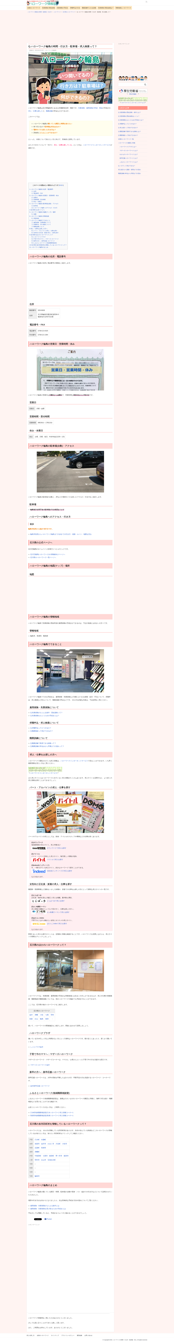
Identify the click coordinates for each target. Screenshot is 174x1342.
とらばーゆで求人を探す (56, 901)
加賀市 (37, 1144)
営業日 (35, 197)
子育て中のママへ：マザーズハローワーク (45, 239)
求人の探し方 (30, 1335)
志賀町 (37, 1148)
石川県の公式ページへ (37, 210)
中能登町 (38, 1156)
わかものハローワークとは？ (128, 154)
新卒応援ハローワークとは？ (128, 158)
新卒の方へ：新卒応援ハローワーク (43, 241)
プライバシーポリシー (67, 1335)
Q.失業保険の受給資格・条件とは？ (129, 112)
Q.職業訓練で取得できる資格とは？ (129, 131)
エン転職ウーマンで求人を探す (58, 912)
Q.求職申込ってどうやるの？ (40, 728)
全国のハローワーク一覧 (126, 139)
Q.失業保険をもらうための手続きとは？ (44, 715)
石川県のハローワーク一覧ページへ (43, 557)
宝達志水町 (52, 1160)
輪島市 (37, 1176)
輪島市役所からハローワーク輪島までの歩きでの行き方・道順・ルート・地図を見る (61, 534)
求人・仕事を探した (35, 111)
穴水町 (37, 1139)
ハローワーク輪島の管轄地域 (39, 216)
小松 (41, 1015)
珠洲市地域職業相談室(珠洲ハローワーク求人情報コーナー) (51, 1115)
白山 (36, 1019)
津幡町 (37, 1152)
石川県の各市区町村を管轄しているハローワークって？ (48, 245)
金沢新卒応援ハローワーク (40, 1086)
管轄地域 (35, 218)
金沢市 (43, 1144)
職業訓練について (38, 226)
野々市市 (59, 1156)
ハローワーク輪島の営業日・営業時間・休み (44, 195)
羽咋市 (37, 1160)
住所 (34, 191)
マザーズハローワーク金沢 (40, 1065)
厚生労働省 (132, 94)
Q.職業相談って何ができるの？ (41, 731)
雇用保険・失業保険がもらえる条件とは (44, 1206)
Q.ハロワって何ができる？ (126, 166)
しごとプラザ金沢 (36, 1047)
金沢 (31, 1015)
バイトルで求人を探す (55, 859)
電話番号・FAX (37, 193)
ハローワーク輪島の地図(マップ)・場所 (42, 212)
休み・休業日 (37, 201)
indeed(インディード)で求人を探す (59, 871)
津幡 (36, 1015)
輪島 (41, 1019)
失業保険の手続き (62, 8)
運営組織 (79, 1335)
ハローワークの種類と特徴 (126, 143)
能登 (47, 1019)
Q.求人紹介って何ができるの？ (128, 127)
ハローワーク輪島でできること (39, 220)
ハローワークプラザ (39, 237)
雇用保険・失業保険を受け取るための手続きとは (48, 1209)
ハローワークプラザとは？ (127, 146)
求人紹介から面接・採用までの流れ (129, 169)
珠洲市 (43, 1148)
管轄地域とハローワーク (123, 8)
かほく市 (51, 1144)
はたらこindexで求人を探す (57, 923)
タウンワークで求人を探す (56, 848)
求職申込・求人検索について (41, 224)
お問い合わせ (88, 1335)
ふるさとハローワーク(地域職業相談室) (44, 243)
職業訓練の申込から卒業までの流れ (129, 173)
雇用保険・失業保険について (41, 222)
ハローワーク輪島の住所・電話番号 (41, 189)
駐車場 (35, 206)
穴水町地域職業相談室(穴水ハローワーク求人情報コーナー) (51, 1112)
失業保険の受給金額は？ (106, 8)
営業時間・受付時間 (39, 199)
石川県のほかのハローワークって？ (41, 235)
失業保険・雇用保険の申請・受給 (90, 108)
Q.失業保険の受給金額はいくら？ (128, 116)
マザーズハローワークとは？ (128, 150)
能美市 (66, 1156)
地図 (34, 214)
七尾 (47, 1015)
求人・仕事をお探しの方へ (38, 228)
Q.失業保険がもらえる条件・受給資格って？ (46, 712)
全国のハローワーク (33, 8)
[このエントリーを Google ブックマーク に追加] (45, 1219)
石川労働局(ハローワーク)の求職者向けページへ (47, 554)
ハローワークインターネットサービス (96, 145)
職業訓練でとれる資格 (89, 8)
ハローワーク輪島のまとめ (38, 247)
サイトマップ (55, 1335)
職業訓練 (49, 111)
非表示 (61, 185)
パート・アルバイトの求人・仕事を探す (44, 230)
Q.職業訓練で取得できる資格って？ (43, 743)
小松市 (64, 1144)
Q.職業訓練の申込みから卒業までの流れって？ (47, 746)
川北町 (58, 1144)
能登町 (51, 1156)
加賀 (31, 1019)
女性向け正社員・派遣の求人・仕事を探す (45, 232)
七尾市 (45, 1156)
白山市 (43, 1160)
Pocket (49, 1219)
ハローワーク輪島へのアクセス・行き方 (44, 208)
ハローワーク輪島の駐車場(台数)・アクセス (43, 203)
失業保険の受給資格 (48, 8)
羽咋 (52, 1015)
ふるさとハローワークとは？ (128, 162)
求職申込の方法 (75, 8)
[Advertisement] (87, 28)
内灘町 (43, 1139)
